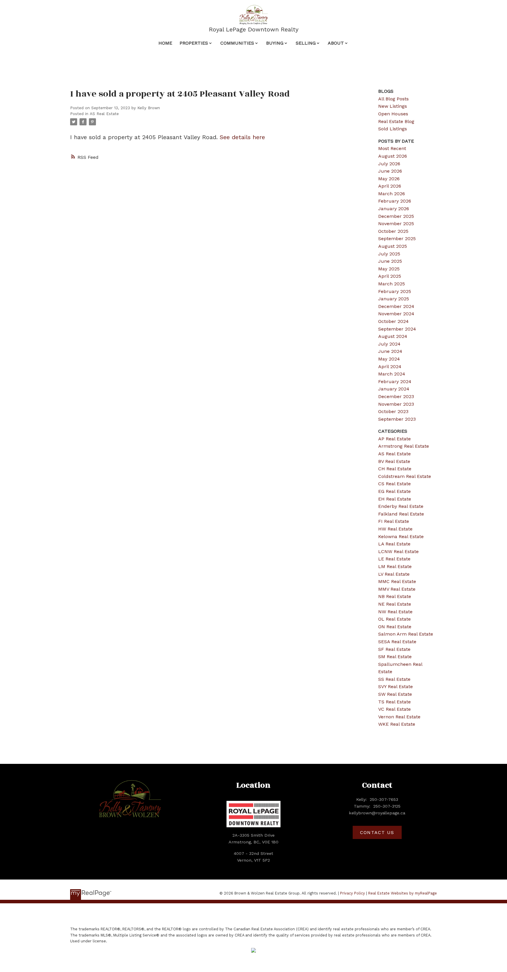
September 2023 (397, 419)
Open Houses (393, 114)
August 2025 (392, 246)
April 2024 (389, 366)
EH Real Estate (394, 499)
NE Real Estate (394, 604)
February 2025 (394, 291)
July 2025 (389, 254)
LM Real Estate (395, 566)
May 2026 (389, 178)
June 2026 (390, 171)
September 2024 (397, 329)
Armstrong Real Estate (403, 446)
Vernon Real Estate (399, 717)
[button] (377, 832)
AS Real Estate (104, 114)
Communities (237, 43)
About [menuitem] (336, 43)
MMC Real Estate (397, 581)
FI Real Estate (393, 521)
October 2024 (393, 321)
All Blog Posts (393, 99)
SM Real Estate (395, 656)
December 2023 (396, 396)
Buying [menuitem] (274, 43)
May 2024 (389, 359)
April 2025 (389, 276)
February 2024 (394, 381)
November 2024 (396, 313)
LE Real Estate (394, 559)
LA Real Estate (394, 544)
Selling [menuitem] (306, 43)
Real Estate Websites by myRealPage (402, 893)
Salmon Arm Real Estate (405, 634)
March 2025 (391, 284)
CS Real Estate (394, 483)
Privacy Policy (352, 893)
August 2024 (392, 336)
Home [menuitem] (165, 43)
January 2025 (393, 298)
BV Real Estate (394, 461)
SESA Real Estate (397, 641)
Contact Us (377, 832)
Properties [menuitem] (194, 43)
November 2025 (396, 223)
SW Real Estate (395, 694)
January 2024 (393, 389)
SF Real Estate (394, 649)
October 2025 (393, 231)
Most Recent (392, 148)
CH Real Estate (394, 468)
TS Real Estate (394, 702)
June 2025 (390, 261)
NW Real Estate (395, 611)
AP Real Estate (394, 439)
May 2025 (389, 269)
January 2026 (393, 208)
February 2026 (394, 201)
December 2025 (396, 216)
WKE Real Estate (396, 724)
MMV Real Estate (396, 589)
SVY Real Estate (395, 686)
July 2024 (389, 344)
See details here (242, 137)
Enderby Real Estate (400, 506)
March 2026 (391, 193)
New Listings (392, 106)
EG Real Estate (394, 491)
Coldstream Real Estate (404, 476)
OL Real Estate (394, 619)
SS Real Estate (394, 679)
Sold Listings (392, 129)
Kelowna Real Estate (401, 536)
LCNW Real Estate (398, 551)
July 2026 (389, 163)
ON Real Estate (394, 626)
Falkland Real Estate (401, 514)
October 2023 (393, 411)
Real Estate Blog (396, 121)
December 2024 (396, 306)
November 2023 (396, 404)
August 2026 (392, 156)
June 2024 (390, 351)
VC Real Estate (394, 709)
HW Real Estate (395, 529)
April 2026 (389, 186)
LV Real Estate (394, 574)
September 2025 (397, 238)
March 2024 (391, 374)
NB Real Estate (394, 596)
